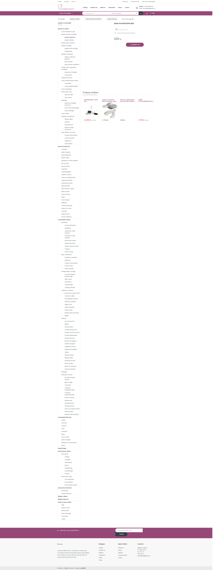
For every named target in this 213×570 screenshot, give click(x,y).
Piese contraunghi (66, 513)
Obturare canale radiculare (72, 246)
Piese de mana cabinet (64, 502)
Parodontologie (69, 471)
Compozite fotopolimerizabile (69, 393)
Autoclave (67, 122)
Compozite (64, 431)
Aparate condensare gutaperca (70, 58)
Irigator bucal (68, 304)
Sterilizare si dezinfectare (67, 116)
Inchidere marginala (70, 343)
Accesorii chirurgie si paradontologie (70, 275)
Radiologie (64, 100)
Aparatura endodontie (67, 54)
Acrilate (63, 420)
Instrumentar (64, 454)
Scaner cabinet (65, 113)
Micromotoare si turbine (67, 188)
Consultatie (68, 459)
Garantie (66, 1)
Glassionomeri (68, 400)
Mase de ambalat (66, 440)
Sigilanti (67, 315)
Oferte (120, 7)
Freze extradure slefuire (71, 485)
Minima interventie (69, 307)
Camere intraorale (69, 138)
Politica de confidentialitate (148, 1)
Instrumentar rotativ (70, 243)
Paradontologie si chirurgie (68, 271)
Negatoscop (68, 141)
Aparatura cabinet (74, 19)
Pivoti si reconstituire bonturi (72, 409)
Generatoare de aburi (67, 183)
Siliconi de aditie (69, 363)
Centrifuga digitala (66, 172)
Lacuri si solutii (65, 437)
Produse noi (93, 7)
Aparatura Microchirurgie (71, 48)
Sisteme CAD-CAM (66, 208)
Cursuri (127, 7)
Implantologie (62, 448)
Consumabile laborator (64, 417)
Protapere (67, 249)
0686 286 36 (140, 554)
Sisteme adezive (69, 411)
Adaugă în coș (135, 44)
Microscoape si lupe (66, 92)
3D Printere (64, 149)
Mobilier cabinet (63, 496)
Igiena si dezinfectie (66, 254)
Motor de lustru (65, 191)
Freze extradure (69, 482)
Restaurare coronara (66, 374)
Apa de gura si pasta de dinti (72, 293)
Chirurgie (67, 457)
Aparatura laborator (64, 146)
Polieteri (67, 352)
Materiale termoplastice (71, 349)
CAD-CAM (64, 423)
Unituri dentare (68, 143)
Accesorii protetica (69, 321)
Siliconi (63, 445)
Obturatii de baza (69, 403)
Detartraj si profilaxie (70, 301)
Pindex (63, 197)
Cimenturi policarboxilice (71, 335)
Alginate (67, 324)
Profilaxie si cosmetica (67, 290)
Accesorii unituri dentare (71, 135)
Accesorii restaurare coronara (70, 378)
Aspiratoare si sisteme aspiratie (69, 160)
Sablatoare (64, 202)
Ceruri (62, 428)
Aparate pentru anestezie (68, 43)
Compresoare (68, 75)
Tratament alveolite (70, 287)
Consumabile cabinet (64, 219)
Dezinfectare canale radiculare (70, 232)
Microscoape (68, 97)
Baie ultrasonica (69, 125)
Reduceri (102, 7)
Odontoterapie (68, 468)
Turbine (63, 519)
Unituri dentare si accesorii (68, 132)
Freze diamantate (69, 479)
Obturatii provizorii (69, 406)
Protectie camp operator (71, 263)
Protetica (63, 318)
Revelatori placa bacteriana (72, 313)
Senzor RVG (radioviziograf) (72, 108)
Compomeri (68, 385)
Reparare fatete (69, 358)
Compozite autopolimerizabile (69, 389)
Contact (60, 1)
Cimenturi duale (69, 327)
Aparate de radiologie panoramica (70, 104)
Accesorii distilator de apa (68, 31)
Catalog (85, 7)
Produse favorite (135, 1)
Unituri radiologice (69, 110)
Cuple (62, 505)
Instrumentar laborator (65, 488)
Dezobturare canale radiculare (70, 237)
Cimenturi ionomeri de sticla (72, 332)
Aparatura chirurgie (66, 45)
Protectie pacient (69, 268)
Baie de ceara (65, 163)
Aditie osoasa (68, 279)
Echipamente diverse (66, 77)
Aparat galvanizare (66, 155)
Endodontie (64, 222)
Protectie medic (69, 266)
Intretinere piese (65, 507)
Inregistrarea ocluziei (70, 346)
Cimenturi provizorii (70, 338)
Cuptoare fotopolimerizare (68, 177)
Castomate (64, 169)
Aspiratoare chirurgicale (71, 72)
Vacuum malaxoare (66, 217)
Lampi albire (68, 83)
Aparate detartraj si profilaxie (93, 19)
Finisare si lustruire (69, 397)
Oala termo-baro (65, 194)
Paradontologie (69, 284)
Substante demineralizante (72, 414)
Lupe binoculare (69, 94)
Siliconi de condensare (70, 366)
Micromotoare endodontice (72, 64)
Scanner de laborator (66, 205)
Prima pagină (61, 19)
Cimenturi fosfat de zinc (71, 329)
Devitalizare (68, 228)
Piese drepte (64, 516)
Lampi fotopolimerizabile (71, 86)
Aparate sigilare (69, 119)
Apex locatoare (69, 61)
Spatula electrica (65, 214)
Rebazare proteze (69, 355)
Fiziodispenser (68, 51)
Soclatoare (64, 211)
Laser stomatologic (66, 89)
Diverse (67, 465)
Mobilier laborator (63, 499)
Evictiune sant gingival (70, 341)
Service (73, 1)
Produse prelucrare (66, 493)
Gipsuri (63, 434)
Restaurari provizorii (70, 360)
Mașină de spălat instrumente (69, 128)
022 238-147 (140, 552)
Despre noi (125, 1)
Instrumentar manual (70, 240)
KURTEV (83, 568)
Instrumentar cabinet (64, 451)
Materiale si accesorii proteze (69, 442)
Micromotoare (65, 510)
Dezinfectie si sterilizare (71, 257)
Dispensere (68, 260)
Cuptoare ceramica (66, 174)
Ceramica (63, 426)
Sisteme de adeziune (70, 369)
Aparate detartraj (112, 19)
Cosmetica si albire (70, 296)
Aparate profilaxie (69, 40)
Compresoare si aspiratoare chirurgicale (68, 68)
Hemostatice (68, 282)
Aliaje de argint (68, 382)
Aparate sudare (65, 157)
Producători (111, 7)
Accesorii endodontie (70, 225)
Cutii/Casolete (68, 462)
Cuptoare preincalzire (66, 180)
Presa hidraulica (65, 200)
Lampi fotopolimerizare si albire (69, 80)
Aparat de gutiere (65, 152)
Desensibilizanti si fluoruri (71, 299)
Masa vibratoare (65, 186)
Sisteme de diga (69, 252)
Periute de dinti (69, 310)
